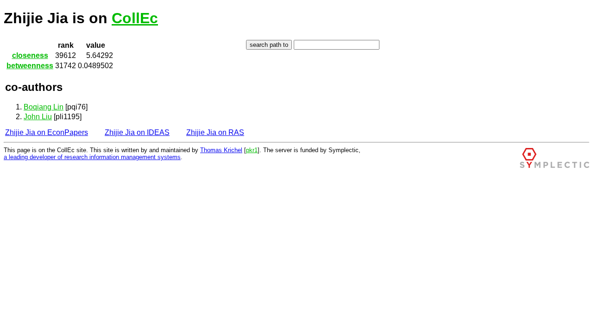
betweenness (29, 66)
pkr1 (252, 150)
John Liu (38, 117)
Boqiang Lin (43, 107)
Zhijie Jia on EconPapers (46, 132)
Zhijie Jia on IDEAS (137, 132)
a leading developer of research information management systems (92, 157)
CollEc (135, 18)
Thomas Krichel (221, 150)
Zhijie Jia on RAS (215, 132)
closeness (30, 55)
